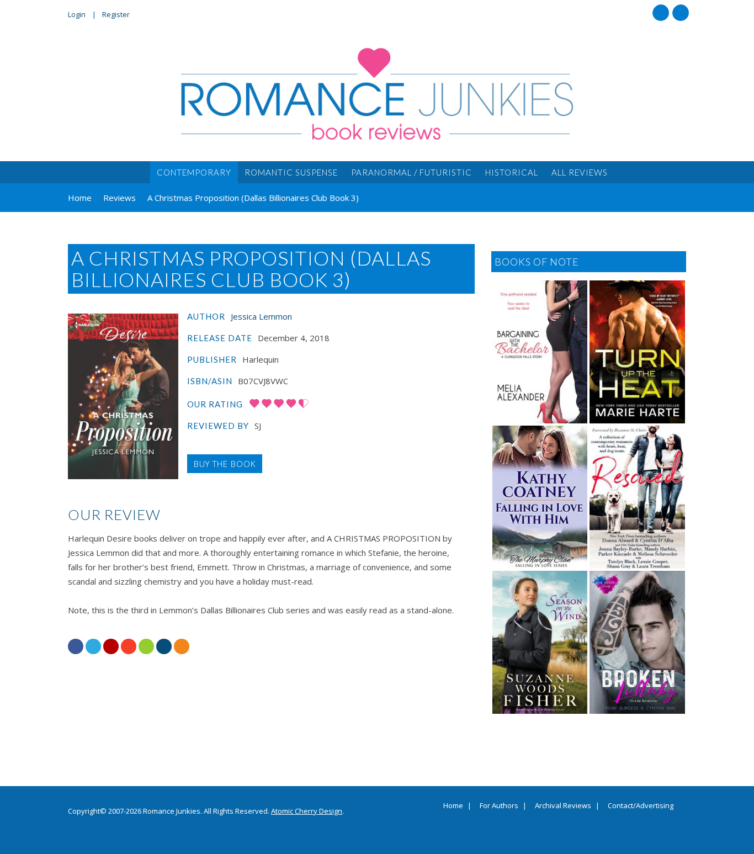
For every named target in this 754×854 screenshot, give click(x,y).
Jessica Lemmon (261, 316)
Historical (511, 172)
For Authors (499, 806)
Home (453, 806)
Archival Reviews (563, 806)
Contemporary (194, 172)
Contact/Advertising (640, 806)
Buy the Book (225, 463)
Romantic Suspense (291, 172)
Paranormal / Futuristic (411, 172)
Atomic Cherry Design (306, 811)
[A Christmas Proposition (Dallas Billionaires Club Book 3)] (123, 396)
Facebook (660, 12)
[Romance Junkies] (377, 94)
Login (77, 14)
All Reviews (579, 172)
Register (116, 14)
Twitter (680, 12)
